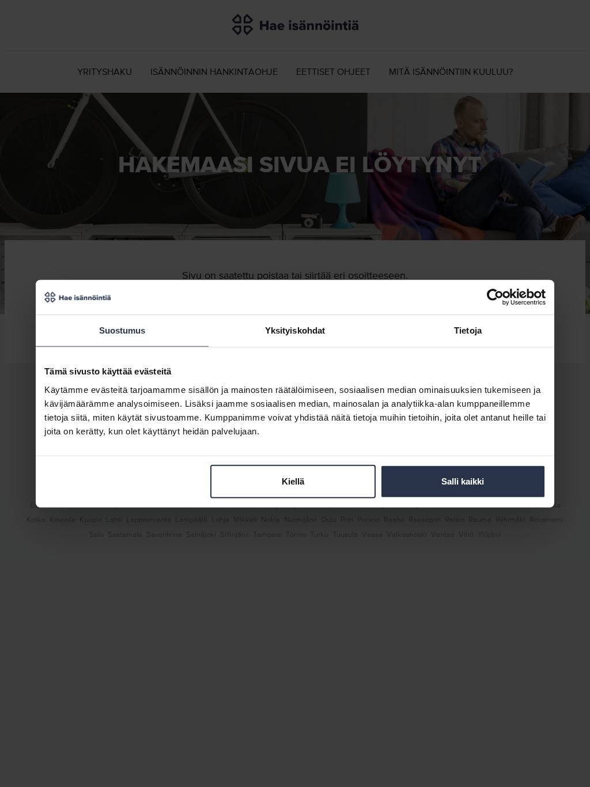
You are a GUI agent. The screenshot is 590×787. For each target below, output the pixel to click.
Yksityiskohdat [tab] (295, 330)
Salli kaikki (462, 481)
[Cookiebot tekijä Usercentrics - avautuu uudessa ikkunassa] (495, 297)
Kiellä (293, 481)
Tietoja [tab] (468, 330)
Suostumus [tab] (122, 330)
